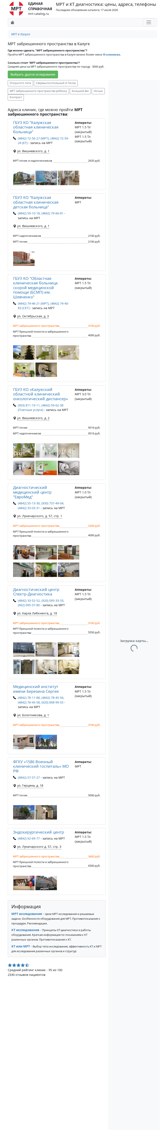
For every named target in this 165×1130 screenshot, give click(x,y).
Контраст (16, 97)
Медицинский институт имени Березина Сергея (36, 689)
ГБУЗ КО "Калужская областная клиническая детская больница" (35, 202)
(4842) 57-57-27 (29, 777)
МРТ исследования (26, 914)
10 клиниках (111, 54)
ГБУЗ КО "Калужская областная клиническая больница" (35, 127)
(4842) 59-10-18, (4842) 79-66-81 (40, 213)
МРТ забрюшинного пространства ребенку (38, 91)
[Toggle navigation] (148, 22)
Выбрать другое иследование (33, 74)
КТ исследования (25, 930)
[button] (24, 178)
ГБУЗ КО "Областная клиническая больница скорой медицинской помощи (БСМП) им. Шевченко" (35, 287)
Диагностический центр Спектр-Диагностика (36, 592)
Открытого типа (20, 83)
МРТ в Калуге (20, 34)
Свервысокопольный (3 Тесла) (56, 83)
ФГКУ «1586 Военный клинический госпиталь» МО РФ (41, 766)
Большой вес (80, 91)
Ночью (98, 91)
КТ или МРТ (20, 946)
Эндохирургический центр (38, 832)
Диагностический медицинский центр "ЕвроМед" (32, 492)
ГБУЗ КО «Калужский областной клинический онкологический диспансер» (40, 394)
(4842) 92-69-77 (29, 838)
